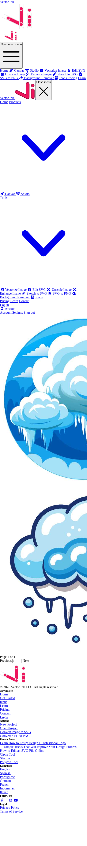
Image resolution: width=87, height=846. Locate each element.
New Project (8, 724)
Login (4, 717)
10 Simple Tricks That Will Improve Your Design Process (38, 747)
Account (10, 308)
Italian (4, 792)
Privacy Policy (9, 807)
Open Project (9, 728)
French (4, 784)
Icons (39, 297)
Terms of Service (11, 811)
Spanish (5, 773)
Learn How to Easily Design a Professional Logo (33, 743)
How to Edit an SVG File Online (22, 750)
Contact (24, 301)
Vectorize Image (15, 289)
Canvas (10, 194)
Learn (82, 78)
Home (4, 70)
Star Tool (6, 758)
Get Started (7, 698)
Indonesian (7, 788)
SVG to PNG (62, 293)
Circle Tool (7, 754)
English (5, 769)
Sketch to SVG (37, 293)
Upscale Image (61, 289)
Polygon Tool (9, 762)
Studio (25, 194)
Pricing (72, 78)
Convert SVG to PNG (15, 736)
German (5, 780)
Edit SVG (39, 289)
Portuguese (7, 777)
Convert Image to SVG (15, 732)
